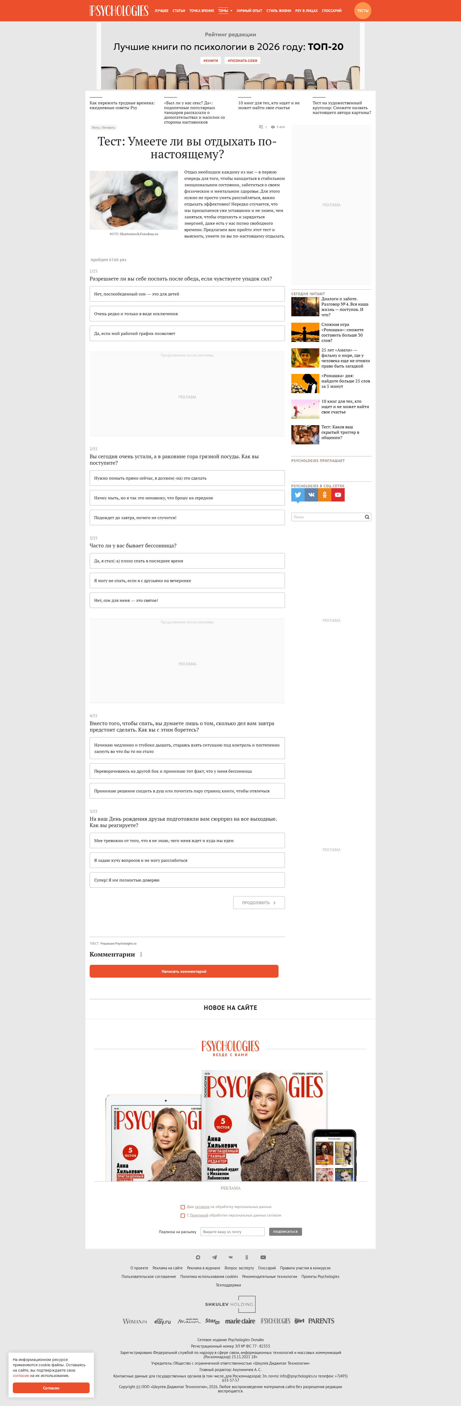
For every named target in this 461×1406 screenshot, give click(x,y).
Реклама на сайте (168, 1267)
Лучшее (161, 10)
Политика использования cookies (209, 1276)
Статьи (179, 10)
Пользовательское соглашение (149, 1276)
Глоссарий (331, 10)
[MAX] (198, 1257)
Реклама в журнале (203, 1267)
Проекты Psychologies (320, 1276)
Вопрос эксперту (239, 1267)
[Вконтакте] (230, 1257)
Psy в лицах (306, 10)
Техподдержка (228, 1284)
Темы (223, 10)
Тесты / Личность (103, 127)
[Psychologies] (119, 10)
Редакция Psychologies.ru (118, 943)
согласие (202, 1206)
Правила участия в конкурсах (305, 1267)
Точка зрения (201, 10)
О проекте (139, 1267)
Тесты (362, 10)
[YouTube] (263, 1257)
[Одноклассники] (247, 1257)
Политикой (199, 1215)
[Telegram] (214, 1257)
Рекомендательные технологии (269, 1276)
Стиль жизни (279, 10)
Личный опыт (249, 10)
